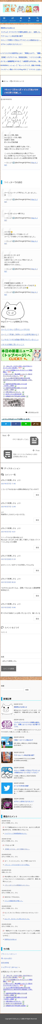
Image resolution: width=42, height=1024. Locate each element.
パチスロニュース (18, 81)
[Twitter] (6, 424)
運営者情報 (5, 963)
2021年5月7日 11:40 (8, 483)
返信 (37, 495)
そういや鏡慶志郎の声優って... (13, 901)
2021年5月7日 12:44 (8, 506)
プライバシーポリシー (9, 954)
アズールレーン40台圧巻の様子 (12, 36)
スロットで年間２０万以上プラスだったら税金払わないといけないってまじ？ (27, 771)
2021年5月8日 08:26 (8, 582)
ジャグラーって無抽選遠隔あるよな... (15, 833)
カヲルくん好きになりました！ (12, 44)
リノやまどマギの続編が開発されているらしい (20, 339)
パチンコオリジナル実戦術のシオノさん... (17, 885)
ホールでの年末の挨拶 (21, 786)
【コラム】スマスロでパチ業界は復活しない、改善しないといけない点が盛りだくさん (27, 724)
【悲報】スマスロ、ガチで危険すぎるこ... (17, 849)
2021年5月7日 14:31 (8, 532)
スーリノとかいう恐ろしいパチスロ (15, 329)
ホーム (6, 81)
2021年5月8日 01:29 (8, 559)
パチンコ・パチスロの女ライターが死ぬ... (17, 865)
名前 (2, 657)
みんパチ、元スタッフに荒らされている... (17, 919)
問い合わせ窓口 (6, 958)
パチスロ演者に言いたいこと (12, 344)
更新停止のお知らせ (8, 28)
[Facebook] (16, 424)
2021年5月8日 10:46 (8, 607)
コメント (4, 632)
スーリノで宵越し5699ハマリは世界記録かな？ (20, 334)
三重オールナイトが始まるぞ (23, 740)
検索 (2, 686)
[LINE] (26, 424)
